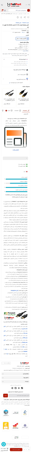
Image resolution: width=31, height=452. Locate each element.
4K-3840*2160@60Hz (12, 49)
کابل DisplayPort (14, 290)
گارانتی (27, 35)
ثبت (6, 395)
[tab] (26, 111)
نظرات (8, 110)
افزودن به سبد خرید (16, 449)
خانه (28, 13)
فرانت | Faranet (25, 23)
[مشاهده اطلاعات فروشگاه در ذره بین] (15, 438)
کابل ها (25, 13)
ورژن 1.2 (20, 44)
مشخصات (16, 110)
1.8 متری (21, 46)
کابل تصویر (20, 13)
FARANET (24, 30)
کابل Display (15, 13)
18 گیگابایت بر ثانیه (19, 48)
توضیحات (25, 110)
